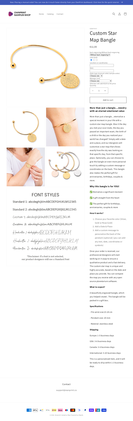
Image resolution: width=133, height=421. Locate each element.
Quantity (93, 85)
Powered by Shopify (77, 415)
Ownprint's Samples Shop (63, 415)
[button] (114, 14)
